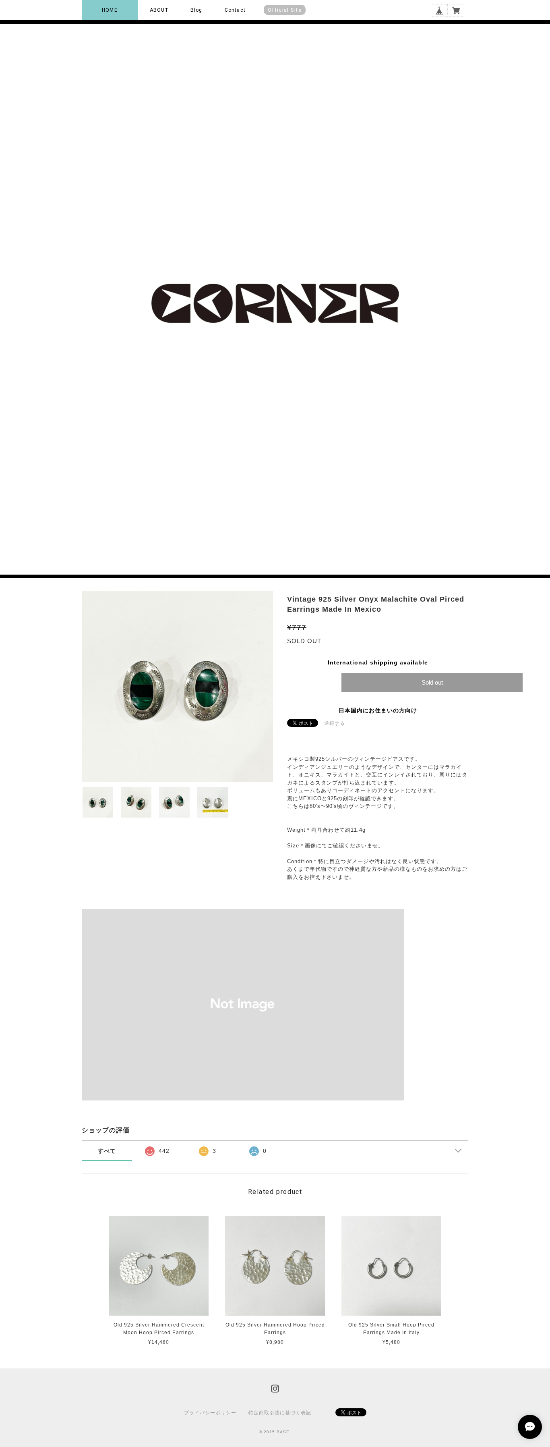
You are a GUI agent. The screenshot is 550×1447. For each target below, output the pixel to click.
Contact (235, 10)
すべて (107, 1151)
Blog (196, 10)
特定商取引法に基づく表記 (279, 1413)
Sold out (432, 682)
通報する (334, 723)
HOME (110, 10)
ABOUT (159, 10)
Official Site (285, 10)
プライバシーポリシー (210, 1413)
